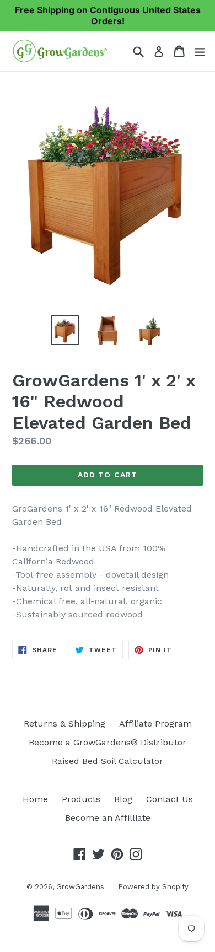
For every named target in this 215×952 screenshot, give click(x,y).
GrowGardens (80, 887)
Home (35, 799)
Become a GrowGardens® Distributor (107, 742)
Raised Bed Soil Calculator (107, 761)
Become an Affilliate (107, 818)
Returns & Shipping (64, 723)
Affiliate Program (155, 723)
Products (81, 799)
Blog (123, 799)
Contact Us (169, 799)
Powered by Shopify (153, 887)
